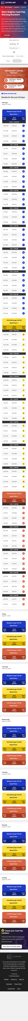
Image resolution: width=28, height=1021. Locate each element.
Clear (8, 61)
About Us (21, 979)
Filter (16, 60)
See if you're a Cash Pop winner (11, 946)
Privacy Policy (18, 984)
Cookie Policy (11, 988)
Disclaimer (9, 984)
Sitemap (6, 979)
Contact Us (14, 979)
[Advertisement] (14, 1006)
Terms (18, 988)
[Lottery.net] (8, 4)
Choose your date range (9, 93)
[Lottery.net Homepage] (2, 7)
